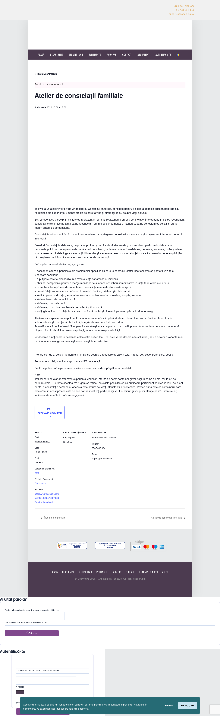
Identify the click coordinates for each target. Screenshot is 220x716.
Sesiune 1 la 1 (76, 54)
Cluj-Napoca (40, 483)
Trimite (33, 633)
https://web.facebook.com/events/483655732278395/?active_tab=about (47, 497)
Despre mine (56, 54)
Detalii (168, 705)
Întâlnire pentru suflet (54, 517)
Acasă (41, 54)
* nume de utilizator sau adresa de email (26, 622)
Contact (127, 54)
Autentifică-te (163, 54)
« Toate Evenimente (46, 73)
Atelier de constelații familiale (167, 517)
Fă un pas (111, 54)
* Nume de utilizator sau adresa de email (37, 670)
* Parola (20, 686)
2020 (37, 472)
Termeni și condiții (148, 572)
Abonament (144, 54)
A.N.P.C (165, 572)
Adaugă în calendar (50, 412)
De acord (187, 705)
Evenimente (95, 54)
